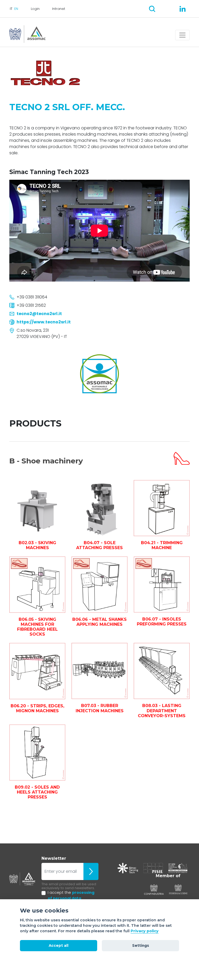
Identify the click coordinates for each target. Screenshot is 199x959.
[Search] (152, 8)
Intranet (58, 8)
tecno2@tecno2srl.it (39, 314)
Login (35, 8)
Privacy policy (145, 931)
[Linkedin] (182, 9)
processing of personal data (71, 895)
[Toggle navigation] (182, 35)
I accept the (71, 895)
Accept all (58, 945)
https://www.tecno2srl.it (44, 322)
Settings (140, 945)
